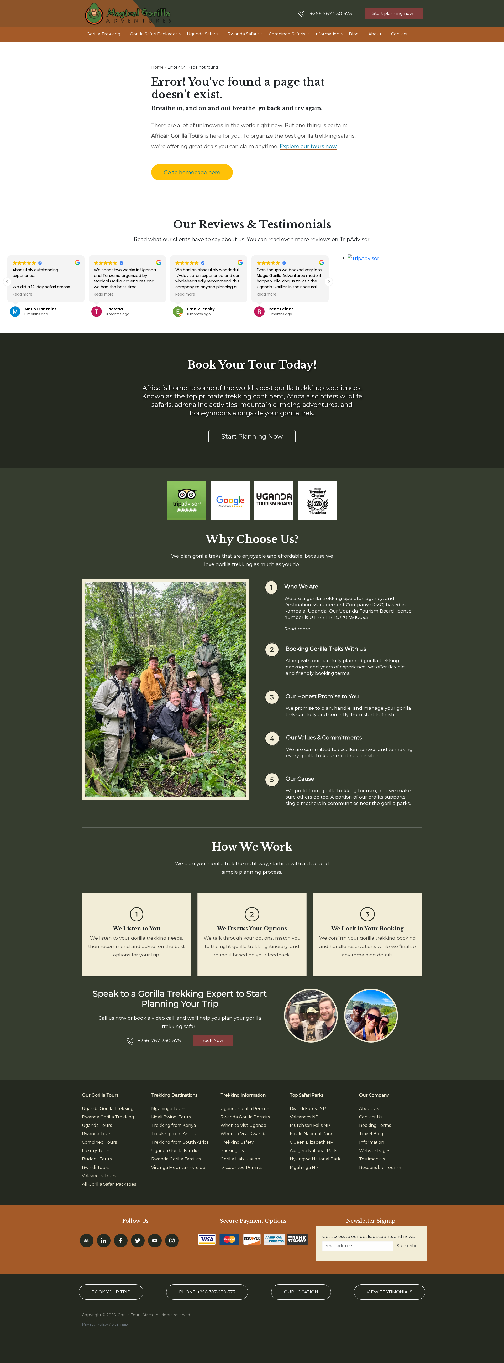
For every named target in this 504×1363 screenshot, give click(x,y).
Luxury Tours (96, 1150)
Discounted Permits (241, 1167)
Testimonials (372, 1159)
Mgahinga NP (304, 1167)
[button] (329, 282)
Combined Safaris (287, 34)
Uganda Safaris (202, 34)
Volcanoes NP (304, 1117)
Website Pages (374, 1150)
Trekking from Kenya (173, 1125)
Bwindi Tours (95, 1167)
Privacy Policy (95, 1324)
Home (157, 67)
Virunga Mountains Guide (178, 1167)
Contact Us (370, 1117)
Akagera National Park (313, 1150)
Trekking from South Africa (180, 1142)
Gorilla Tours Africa (136, 1315)
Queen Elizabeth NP (311, 1142)
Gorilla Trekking (103, 34)
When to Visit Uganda (243, 1125)
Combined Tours (99, 1142)
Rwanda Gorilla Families (176, 1159)
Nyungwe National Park (315, 1159)
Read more (297, 628)
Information (326, 34)
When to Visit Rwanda (243, 1133)
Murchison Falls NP (310, 1125)
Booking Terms (375, 1125)
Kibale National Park (311, 1133)
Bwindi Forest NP (308, 1108)
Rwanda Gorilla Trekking (108, 1117)
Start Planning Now (252, 436)
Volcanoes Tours (99, 1175)
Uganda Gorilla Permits (244, 1108)
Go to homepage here (192, 172)
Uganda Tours (97, 1125)
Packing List (232, 1150)
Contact (399, 34)
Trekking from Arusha (174, 1133)
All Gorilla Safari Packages (109, 1184)
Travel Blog (371, 1133)
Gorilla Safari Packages (153, 34)
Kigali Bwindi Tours (171, 1117)
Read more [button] (22, 294)
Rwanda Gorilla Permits (245, 1117)
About (375, 34)
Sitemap (120, 1324)
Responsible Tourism (381, 1167)
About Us (369, 1108)
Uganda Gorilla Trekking (108, 1108)
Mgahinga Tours (168, 1108)
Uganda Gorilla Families (175, 1150)
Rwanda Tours (97, 1133)
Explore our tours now (308, 146)
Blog (354, 34)
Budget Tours (97, 1159)
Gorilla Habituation (240, 1159)
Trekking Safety (237, 1142)
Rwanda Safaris (243, 34)
